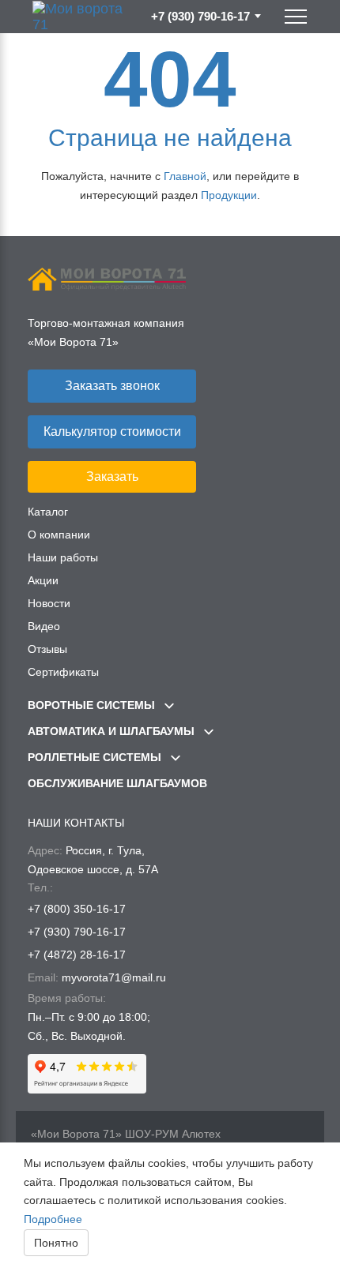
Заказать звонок (112, 385)
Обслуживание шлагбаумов (117, 783)
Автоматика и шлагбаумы (113, 731)
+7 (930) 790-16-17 (200, 16)
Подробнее (53, 1219)
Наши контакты (76, 822)
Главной (185, 176)
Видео (44, 626)
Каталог (48, 511)
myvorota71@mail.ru (114, 977)
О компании (59, 534)
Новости (49, 603)
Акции (43, 580)
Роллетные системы (96, 757)
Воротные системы (93, 705)
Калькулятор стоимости (112, 431)
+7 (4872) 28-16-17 (77, 954)
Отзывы (47, 649)
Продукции (229, 195)
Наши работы (63, 557)
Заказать (112, 476)
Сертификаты (63, 672)
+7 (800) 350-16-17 (77, 908)
